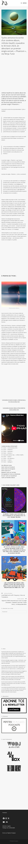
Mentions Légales (6, 826)
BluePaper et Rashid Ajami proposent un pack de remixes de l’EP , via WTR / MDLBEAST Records (14, 516)
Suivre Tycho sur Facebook (8, 467)
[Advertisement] (14, 74)
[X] (8, 818)
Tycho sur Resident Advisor (8, 477)
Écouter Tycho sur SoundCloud (9, 475)
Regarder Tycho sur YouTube (8, 472)
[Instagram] (6, 818)
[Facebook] (4, 818)
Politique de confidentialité (8, 827)
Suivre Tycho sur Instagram (8, 468)
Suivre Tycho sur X (5, 470)
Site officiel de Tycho (6, 465)
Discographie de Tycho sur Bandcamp (10, 474)
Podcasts (4, 812)
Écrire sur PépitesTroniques (9, 833)
